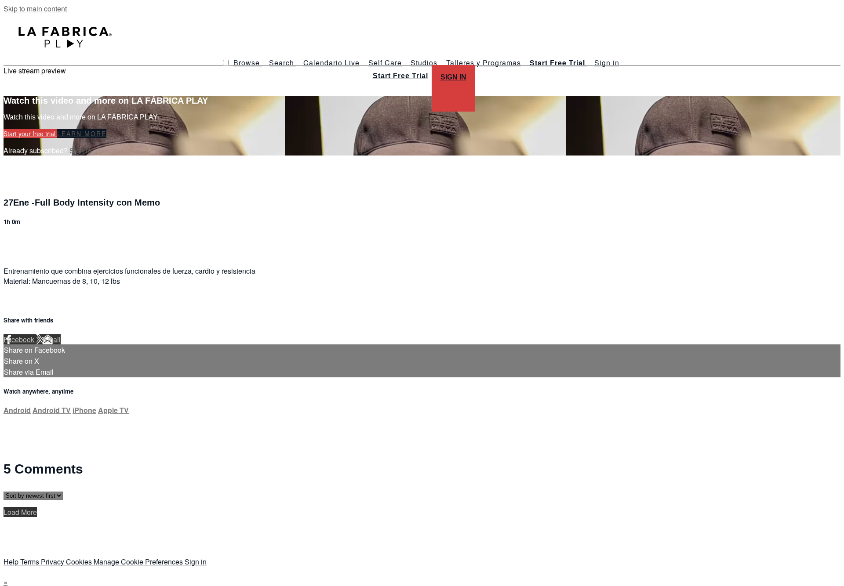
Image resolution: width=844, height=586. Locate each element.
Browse (247, 63)
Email (52, 339)
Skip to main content (35, 9)
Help (12, 562)
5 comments (22, 240)
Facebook (20, 339)
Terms (30, 562)
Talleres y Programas (483, 63)
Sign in (606, 63)
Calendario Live (331, 63)
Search (282, 63)
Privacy (53, 562)
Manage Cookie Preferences (139, 562)
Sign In (453, 77)
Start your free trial (30, 133)
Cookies (80, 562)
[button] (226, 62)
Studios (424, 63)
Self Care (385, 63)
